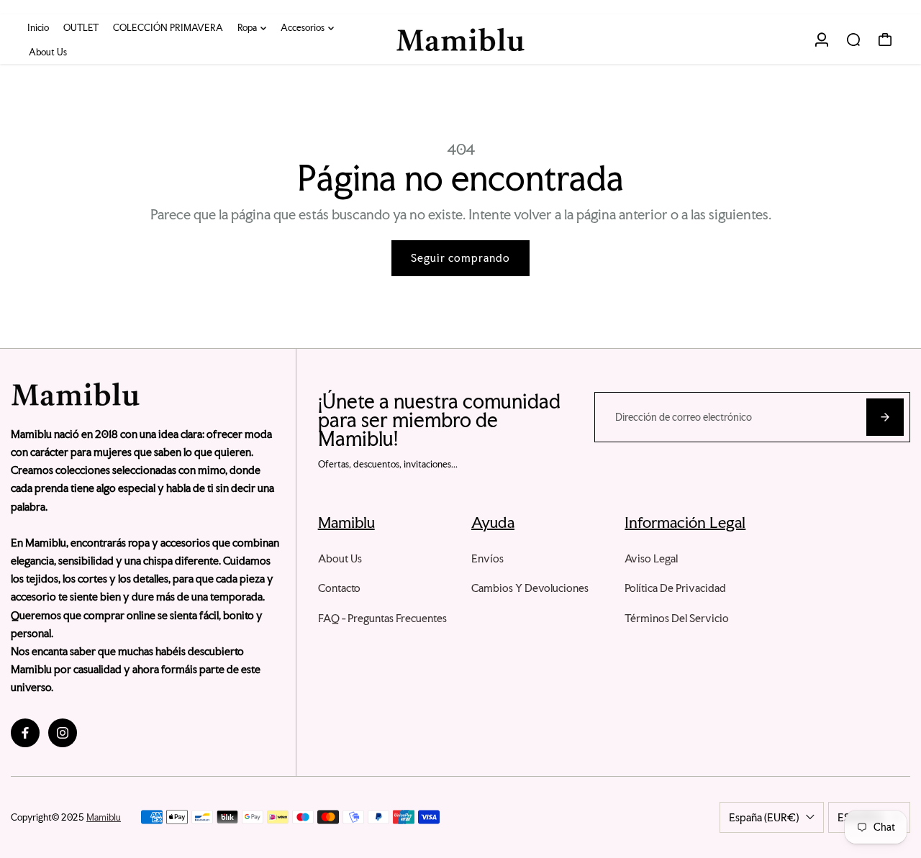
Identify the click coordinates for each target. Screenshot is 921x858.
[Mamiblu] (460, 39)
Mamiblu (103, 817)
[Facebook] (25, 732)
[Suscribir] (885, 417)
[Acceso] (821, 39)
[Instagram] (62, 732)
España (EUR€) (764, 817)
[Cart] (885, 39)
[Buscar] (853, 39)
